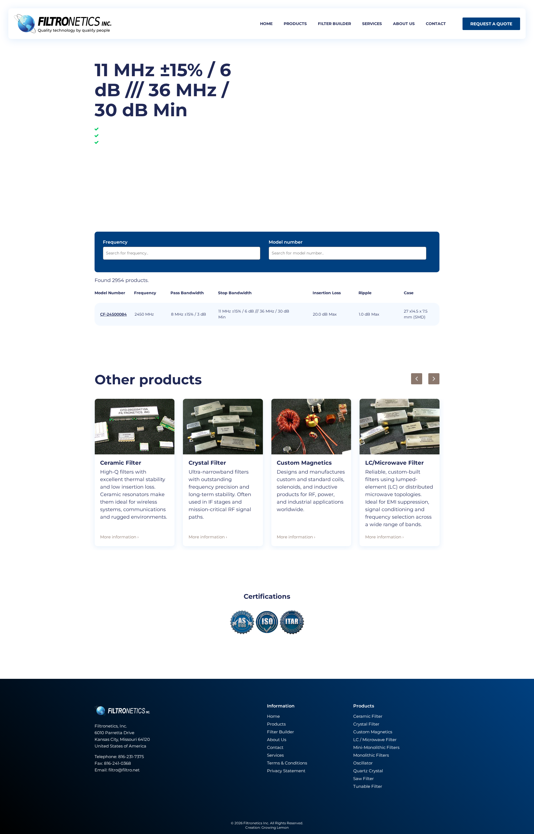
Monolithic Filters (371, 755)
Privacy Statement (286, 770)
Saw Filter (363, 778)
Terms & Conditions (287, 763)
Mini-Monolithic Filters (376, 747)
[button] (416, 378)
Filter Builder (280, 731)
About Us (276, 739)
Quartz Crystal (368, 770)
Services (372, 23)
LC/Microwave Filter (394, 462)
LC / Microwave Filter (375, 739)
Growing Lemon (275, 827)
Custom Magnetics (304, 462)
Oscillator (363, 763)
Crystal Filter (207, 462)
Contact (436, 23)
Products (295, 23)
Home (266, 23)
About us (404, 23)
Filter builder (334, 23)
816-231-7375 (131, 756)
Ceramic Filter (120, 462)
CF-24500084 (113, 314)
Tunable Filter (367, 786)
